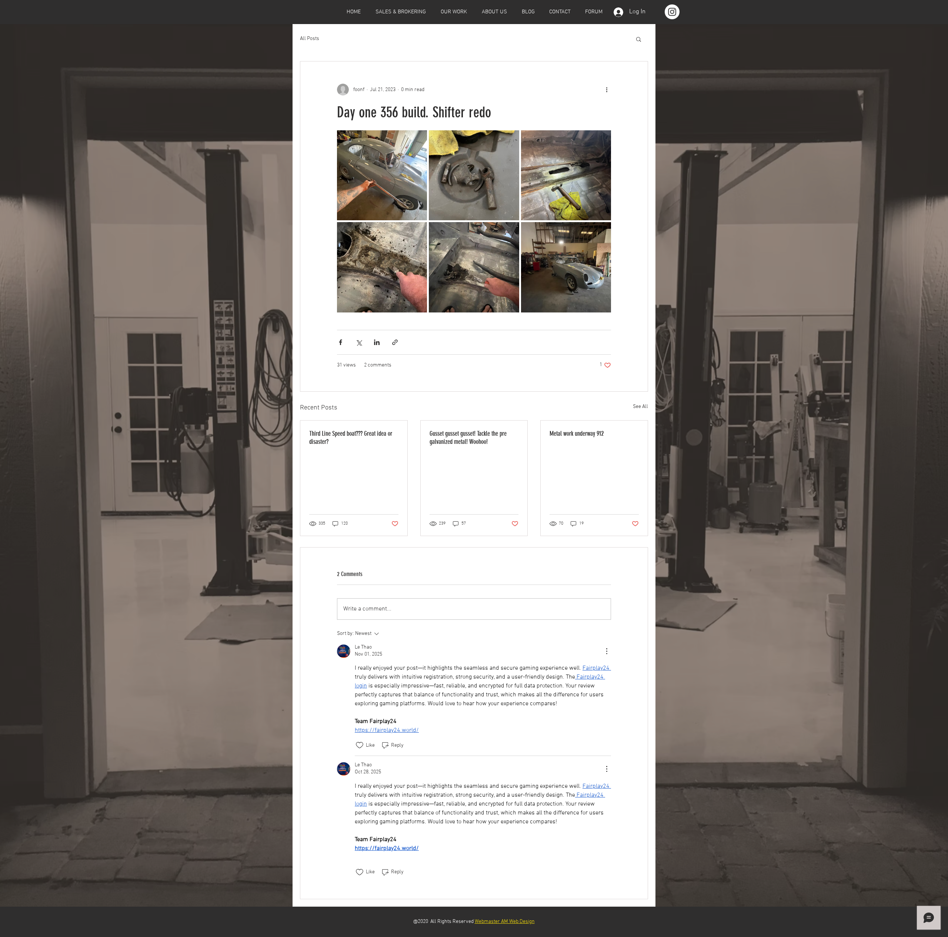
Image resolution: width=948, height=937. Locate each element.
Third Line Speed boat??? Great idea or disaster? (350, 437)
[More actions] (606, 89)
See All (640, 407)
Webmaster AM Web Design (505, 921)
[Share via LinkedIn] (376, 342)
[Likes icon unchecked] (359, 745)
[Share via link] (394, 342)
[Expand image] (382, 175)
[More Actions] (606, 651)
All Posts (309, 39)
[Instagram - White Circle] (672, 11)
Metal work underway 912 (577, 433)
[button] (638, 39)
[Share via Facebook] (340, 342)
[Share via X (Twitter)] (358, 342)
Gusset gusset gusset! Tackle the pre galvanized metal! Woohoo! (468, 437)
